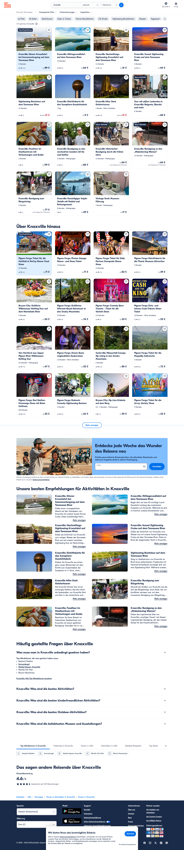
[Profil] (176, 4)
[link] (34, 49)
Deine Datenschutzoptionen (95, 822)
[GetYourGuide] (7, 5)
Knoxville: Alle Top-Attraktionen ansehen (34, 678)
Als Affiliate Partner (153, 821)
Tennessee (39, 797)
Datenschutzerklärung (92, 818)
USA (29, 797)
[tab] (33, 745)
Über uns (131, 810)
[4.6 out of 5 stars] (23, 784)
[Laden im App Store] (71, 821)
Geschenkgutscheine (136, 826)
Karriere (131, 814)
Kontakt (87, 810)
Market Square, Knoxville (29, 667)
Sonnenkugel (24, 664)
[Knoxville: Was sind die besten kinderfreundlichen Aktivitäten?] (165, 700)
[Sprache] (166, 4)
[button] (34, 49)
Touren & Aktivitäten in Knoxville (60, 797)
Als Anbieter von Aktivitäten (152, 811)
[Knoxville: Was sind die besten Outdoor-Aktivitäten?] (165, 712)
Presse (130, 822)
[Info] (36, 24)
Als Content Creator (154, 817)
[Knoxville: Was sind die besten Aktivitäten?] (165, 689)
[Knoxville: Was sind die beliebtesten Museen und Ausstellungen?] (165, 723)
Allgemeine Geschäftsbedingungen (97, 826)
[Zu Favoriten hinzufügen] (49, 30)
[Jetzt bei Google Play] (71, 811)
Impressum (88, 814)
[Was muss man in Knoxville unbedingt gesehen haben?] (165, 652)
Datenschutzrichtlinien (41, 480)
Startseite (20, 797)
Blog (130, 818)
